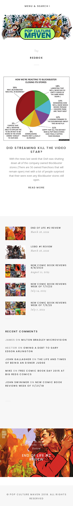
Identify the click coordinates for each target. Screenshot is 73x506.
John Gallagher (18, 359)
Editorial (54, 108)
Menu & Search (36, 6)
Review (36, 448)
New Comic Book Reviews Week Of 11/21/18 (33, 384)
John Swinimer (17, 382)
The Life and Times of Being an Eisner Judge (35, 361)
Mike (8, 370)
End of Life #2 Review (36, 457)
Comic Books (29, 445)
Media (36, 112)
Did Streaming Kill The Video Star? (36, 150)
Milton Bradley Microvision (44, 340)
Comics (44, 445)
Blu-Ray (41, 108)
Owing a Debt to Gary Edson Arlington (31, 349)
